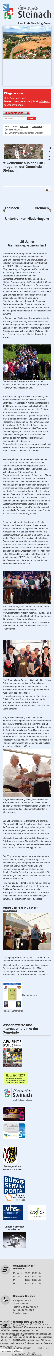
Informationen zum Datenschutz (27, 1354)
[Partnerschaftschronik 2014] (12, 995)
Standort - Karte (20, 1313)
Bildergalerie (10, 910)
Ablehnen (17, 1351)
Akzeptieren (6, 1351)
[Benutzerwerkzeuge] (47, 190)
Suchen (31, 118)
